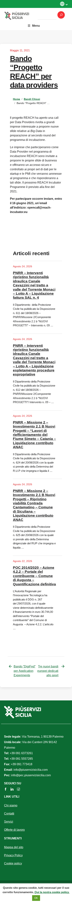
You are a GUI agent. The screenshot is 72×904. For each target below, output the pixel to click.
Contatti (9, 813)
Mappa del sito (13, 847)
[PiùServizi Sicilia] (21, 15)
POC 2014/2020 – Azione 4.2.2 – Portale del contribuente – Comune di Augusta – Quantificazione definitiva (34, 576)
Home (16, 99)
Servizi (8, 821)
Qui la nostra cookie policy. (51, 892)
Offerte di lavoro (14, 829)
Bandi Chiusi (32, 99)
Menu (36, 25)
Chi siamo (10, 805)
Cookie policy (13, 863)
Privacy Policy (13, 855)
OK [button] (36, 898)
